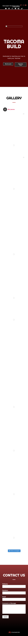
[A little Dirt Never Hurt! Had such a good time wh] (14, 232)
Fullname (5, 584)
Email (4, 597)
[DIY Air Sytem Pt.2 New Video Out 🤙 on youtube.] (14, 341)
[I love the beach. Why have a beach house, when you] (14, 472)
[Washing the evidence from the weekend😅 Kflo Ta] (14, 188)
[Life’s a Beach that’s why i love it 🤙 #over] (14, 319)
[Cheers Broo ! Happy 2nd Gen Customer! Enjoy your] (14, 276)
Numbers (5, 590)
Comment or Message (9, 603)
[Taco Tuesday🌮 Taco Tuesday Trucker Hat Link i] (14, 385)
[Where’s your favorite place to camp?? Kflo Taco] (14, 494)
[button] (8, 64)
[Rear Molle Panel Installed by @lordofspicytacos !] (14, 210)
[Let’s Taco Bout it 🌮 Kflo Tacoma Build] (14, 515)
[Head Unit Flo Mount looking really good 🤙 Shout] (14, 123)
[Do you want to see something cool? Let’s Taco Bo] (14, 406)
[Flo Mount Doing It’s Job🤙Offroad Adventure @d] (14, 145)
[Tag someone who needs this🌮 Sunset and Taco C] (14, 363)
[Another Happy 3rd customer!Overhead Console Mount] (14, 428)
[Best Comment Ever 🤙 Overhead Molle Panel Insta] (14, 167)
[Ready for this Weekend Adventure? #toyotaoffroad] (14, 297)
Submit (5, 616)
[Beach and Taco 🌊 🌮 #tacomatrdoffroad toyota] (14, 537)
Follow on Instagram (15, 550)
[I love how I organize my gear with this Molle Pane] (14, 450)
